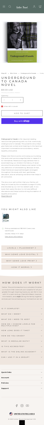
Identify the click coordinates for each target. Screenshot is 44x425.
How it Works (20, 267)
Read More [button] (5, 196)
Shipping (4, 92)
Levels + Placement (20, 248)
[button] (4, 6)
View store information (14, 236)
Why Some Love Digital (20, 254)
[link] (34, 6)
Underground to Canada (28, 73)
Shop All (4, 73)
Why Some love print (20, 261)
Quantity (4, 95)
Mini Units (13, 73)
